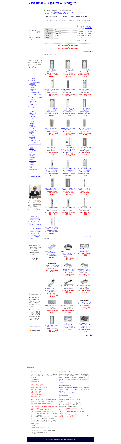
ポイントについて (52, 2)
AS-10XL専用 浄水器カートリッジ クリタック (52, 148)
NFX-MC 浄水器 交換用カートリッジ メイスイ (84, 70)
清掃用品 (31, 164)
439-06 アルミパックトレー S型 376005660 (52, 252)
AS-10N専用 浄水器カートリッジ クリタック (52, 129)
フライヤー (32, 116)
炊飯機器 (31, 114)
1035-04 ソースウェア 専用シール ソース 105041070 (84, 303)
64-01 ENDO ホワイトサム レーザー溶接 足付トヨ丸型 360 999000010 (52, 290)
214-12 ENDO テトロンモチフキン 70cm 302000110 (84, 249)
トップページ (48, 12)
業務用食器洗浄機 (34, 92)
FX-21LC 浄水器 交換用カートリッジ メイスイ (84, 90)
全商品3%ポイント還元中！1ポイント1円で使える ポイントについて (35, 20)
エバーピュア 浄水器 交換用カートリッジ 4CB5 (84, 189)
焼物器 (31, 118)
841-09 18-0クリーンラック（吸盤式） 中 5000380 (84, 270)
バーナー (31, 102)
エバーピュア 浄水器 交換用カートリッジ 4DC (68, 189)
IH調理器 (31, 123)
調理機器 (31, 149)
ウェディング (32, 161)
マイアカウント (56, 8)
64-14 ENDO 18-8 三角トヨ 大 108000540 (68, 286)
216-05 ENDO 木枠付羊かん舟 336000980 (84, 286)
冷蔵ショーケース (34, 87)
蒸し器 (31, 125)
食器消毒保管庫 (33, 169)
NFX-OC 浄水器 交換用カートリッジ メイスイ (52, 90)
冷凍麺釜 (31, 132)
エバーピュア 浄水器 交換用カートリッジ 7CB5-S (52, 227)
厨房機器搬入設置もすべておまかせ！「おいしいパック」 (34, 221)
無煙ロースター (33, 138)
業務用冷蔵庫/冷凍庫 (34, 82)
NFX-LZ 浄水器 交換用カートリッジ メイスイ (68, 70)
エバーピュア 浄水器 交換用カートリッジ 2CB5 (52, 169)
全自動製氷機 (32, 89)
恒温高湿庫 (32, 84)
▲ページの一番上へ (88, 51)
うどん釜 (31, 128)
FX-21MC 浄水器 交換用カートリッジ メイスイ (52, 109)
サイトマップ (33, 238)
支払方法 (43, 8)
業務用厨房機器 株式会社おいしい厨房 (59, 439)
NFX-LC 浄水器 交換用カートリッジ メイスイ (52, 70)
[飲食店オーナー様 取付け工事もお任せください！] (35, 51)
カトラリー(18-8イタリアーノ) (68, 12)
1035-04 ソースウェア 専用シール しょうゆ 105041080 (52, 266)
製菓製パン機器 (33, 113)
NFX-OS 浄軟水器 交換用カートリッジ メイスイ (68, 90)
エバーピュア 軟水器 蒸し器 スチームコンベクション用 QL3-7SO (68, 149)
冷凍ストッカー (33, 85)
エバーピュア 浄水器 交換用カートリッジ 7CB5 (84, 208)
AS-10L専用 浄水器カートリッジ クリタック (84, 129)
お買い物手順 (62, 2)
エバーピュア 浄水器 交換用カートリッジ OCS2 (84, 169)
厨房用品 (31, 162)
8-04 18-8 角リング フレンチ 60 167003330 (68, 323)
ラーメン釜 (32, 137)
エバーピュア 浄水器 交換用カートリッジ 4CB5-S (52, 208)
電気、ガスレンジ (34, 101)
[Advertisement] (35, 341)
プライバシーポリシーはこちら (67, 392)
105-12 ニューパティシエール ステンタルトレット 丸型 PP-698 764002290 (68, 253)
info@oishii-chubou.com (34, 326)
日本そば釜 (32, 126)
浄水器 (31, 90)
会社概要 (38, 8)
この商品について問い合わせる (88, 28)
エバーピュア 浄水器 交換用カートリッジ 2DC (84, 148)
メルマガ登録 (65, 8)
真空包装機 (32, 154)
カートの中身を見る (88, 8)
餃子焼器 (31, 135)
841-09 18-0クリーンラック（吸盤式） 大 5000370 (68, 270)
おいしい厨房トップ (31, 8)
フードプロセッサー (34, 140)
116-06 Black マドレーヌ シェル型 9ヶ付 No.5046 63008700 (84, 325)
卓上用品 (31, 166)
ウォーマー (32, 120)
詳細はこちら (36, 379)
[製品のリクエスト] (35, 71)
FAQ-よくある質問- (35, 236)
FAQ (79, 8)
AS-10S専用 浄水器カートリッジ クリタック (68, 129)
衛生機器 (31, 156)
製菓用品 (31, 159)
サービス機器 (32, 142)
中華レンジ (32, 133)
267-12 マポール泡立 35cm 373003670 (68, 306)
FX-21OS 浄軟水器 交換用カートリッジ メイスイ (84, 109)
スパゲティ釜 (32, 130)
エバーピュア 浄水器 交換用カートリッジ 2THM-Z (52, 189)
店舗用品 (31, 168)
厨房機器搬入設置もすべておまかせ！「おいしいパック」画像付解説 (34, 233)
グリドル (31, 121)
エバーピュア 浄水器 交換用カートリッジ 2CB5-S (68, 169)
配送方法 (49, 8)
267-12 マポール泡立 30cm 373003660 (52, 306)
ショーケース (32, 157)
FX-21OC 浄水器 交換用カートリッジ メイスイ (68, 109)
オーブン (31, 111)
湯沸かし (31, 147)
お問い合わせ (73, 8)
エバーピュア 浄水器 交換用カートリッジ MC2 (68, 208)
